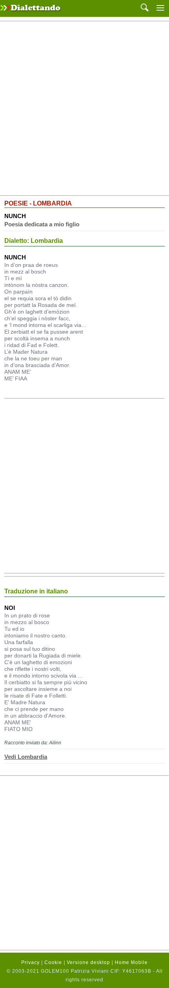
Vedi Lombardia (25, 756)
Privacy (30, 962)
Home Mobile (131, 962)
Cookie (53, 962)
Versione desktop (88, 962)
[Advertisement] (84, 108)
